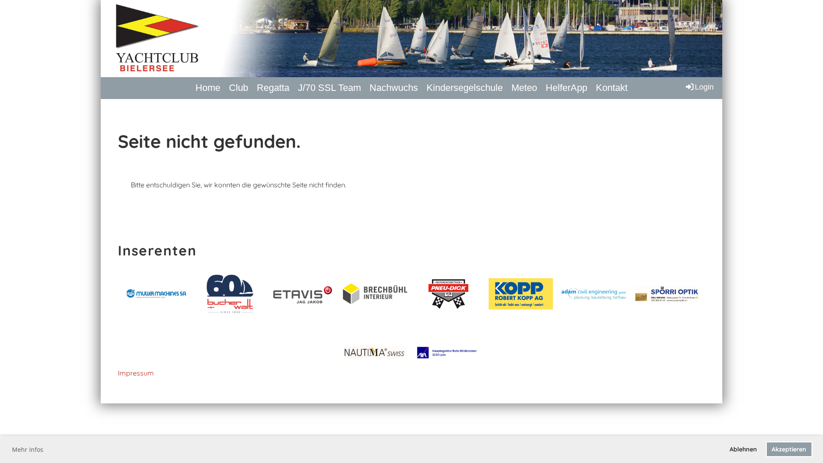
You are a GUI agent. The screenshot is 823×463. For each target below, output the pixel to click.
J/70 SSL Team (329, 87)
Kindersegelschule (465, 87)
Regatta (273, 87)
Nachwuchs (393, 87)
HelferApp (566, 87)
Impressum (136, 373)
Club (238, 87)
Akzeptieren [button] (789, 449)
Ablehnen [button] (743, 449)
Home (207, 87)
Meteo (524, 87)
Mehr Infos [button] (27, 449)
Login (704, 87)
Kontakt (612, 87)
